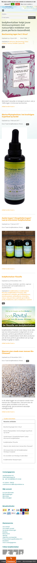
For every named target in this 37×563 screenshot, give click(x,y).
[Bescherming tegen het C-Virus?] (18, 99)
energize (14, 294)
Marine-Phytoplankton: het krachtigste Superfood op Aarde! (18, 115)
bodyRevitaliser (14, 291)
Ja (12, 4)
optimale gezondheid (22, 298)
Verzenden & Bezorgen (9, 530)
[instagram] (21, 554)
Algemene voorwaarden (10, 537)
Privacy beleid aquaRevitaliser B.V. (12, 539)
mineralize (25, 296)
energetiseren (6, 294)
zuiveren (29, 300)
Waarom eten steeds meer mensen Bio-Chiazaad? (18, 352)
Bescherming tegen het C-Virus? (15, 34)
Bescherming (20, 41)
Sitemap (5, 535)
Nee (17, 4)
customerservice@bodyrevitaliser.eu (13, 484)
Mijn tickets (6, 496)
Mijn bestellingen (7, 494)
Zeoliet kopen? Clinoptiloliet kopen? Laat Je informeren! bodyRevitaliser (16, 219)
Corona (9, 43)
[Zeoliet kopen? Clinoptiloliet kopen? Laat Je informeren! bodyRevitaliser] (18, 265)
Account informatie (8, 492)
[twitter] (10, 554)
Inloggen (3, 561)
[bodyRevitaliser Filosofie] (18, 328)
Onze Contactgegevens (9, 542)
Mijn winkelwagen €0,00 (29, 561)
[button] (11, 559)
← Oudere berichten (8, 419)
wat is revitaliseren (20, 300)
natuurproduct (11, 298)
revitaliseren (10, 300)
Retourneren (6, 534)
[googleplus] (15, 554)
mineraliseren (17, 296)
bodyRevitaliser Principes (15, 293)
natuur (4, 298)
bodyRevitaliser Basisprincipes (12, 460)
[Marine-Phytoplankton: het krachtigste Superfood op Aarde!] (14, 206)
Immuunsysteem (7, 296)
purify (3, 300)
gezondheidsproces (24, 294)
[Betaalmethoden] (5, 511)
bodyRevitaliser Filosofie (12, 277)
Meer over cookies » (27, 4)
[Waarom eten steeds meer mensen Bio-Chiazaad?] (18, 399)
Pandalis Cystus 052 (18, 43)
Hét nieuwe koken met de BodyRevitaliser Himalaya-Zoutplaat (15, 451)
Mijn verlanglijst (7, 498)
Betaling (5, 532)
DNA (25, 293)
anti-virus (12, 41)
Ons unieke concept (8, 528)
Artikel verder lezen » (8, 106)
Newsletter (31, 17)
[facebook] (5, 554)
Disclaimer (6, 541)
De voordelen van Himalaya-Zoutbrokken (15, 456)
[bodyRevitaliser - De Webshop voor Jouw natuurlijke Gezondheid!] (18, 7)
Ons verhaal (6, 527)
